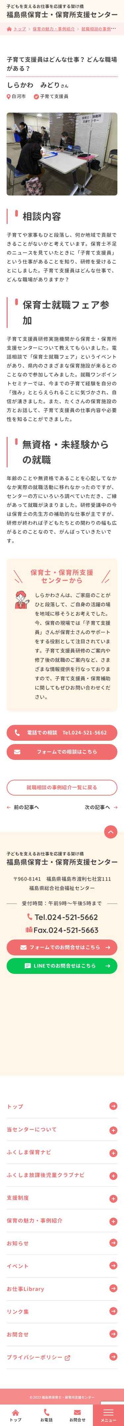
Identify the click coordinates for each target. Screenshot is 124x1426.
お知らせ (18, 1243)
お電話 (46, 1420)
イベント (18, 1266)
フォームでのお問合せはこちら (64, 947)
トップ (15, 1106)
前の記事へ (26, 807)
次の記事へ (97, 807)
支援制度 (18, 1197)
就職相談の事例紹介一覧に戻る (61, 787)
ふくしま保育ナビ (29, 1152)
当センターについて (32, 1129)
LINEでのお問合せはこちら (65, 965)
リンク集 (18, 1311)
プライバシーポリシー (35, 1357)
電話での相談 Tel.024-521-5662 (67, 732)
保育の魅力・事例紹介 (35, 1220)
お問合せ (18, 1334)
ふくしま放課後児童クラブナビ (46, 1175)
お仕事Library (25, 1289)
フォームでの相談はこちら (67, 751)
